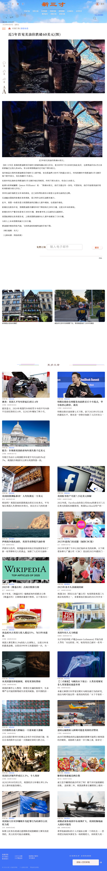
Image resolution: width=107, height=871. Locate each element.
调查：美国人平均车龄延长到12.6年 (20, 401)
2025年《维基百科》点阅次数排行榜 (20, 587)
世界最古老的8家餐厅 (9, 323)
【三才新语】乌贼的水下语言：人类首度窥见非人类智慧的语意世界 (80, 683)
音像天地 (53, 14)
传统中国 (53, 11)
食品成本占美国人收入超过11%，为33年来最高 (25, 634)
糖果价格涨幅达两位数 (68, 775)
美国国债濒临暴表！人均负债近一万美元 (22, 496)
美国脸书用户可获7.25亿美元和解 (74, 496)
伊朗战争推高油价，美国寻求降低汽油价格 (23, 541)
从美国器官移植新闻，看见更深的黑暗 (21, 681)
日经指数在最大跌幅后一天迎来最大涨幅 (22, 730)
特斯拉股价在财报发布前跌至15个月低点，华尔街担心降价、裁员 (80, 403)
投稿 (6, 3)
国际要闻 (11, 539)
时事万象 (27, 11)
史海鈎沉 (70, 11)
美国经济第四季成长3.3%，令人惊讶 (20, 775)
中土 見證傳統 (99, 15)
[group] (17, 19)
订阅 (6, 10)
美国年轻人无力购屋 (67, 632)
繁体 (102, 4)
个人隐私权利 (24, 867)
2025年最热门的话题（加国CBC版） (76, 541)
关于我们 (5, 856)
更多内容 (62, 14)
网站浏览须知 (34, 867)
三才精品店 (18, 858)
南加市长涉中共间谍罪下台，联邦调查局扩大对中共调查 (74, 323)
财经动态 (24, 28)
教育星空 (45, 14)
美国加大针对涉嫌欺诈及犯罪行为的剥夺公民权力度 (24, 823)
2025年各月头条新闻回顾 (70, 587)
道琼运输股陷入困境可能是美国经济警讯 (77, 730)
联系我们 (5, 858)
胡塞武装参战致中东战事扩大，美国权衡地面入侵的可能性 (80, 823)
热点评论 (67, 539)
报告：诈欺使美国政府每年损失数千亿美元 (23, 450)
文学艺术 (79, 11)
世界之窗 (35, 11)
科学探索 (44, 11)
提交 (97, 248)
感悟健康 (61, 11)
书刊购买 (32, 858)
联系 (6, 7)
